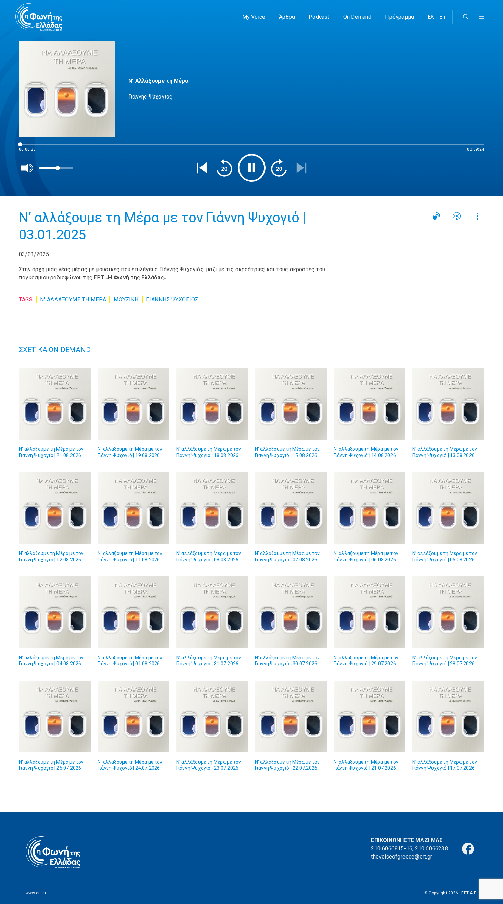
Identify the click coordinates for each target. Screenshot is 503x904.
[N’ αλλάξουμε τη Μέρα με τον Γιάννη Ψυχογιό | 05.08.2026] (448, 508)
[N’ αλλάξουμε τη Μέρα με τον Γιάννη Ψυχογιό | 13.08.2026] (448, 404)
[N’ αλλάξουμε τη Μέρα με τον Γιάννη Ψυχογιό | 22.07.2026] (291, 716)
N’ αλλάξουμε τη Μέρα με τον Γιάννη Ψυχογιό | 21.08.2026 (51, 452)
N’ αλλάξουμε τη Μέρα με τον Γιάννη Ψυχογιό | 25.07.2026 (51, 765)
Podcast (319, 17)
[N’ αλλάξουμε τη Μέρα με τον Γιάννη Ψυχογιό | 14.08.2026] (369, 404)
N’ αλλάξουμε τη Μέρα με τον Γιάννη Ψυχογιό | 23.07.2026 (208, 765)
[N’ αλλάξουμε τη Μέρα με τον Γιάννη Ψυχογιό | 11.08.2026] (133, 508)
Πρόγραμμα (399, 17)
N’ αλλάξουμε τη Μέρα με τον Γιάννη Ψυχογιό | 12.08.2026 (51, 556)
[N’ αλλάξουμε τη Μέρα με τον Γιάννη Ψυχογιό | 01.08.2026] (133, 612)
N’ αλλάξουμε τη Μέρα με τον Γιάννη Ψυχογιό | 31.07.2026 (208, 661)
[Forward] (278, 168)
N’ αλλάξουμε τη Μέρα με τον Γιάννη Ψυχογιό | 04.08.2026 (51, 661)
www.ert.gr (36, 893)
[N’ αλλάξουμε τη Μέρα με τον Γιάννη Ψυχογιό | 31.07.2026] (212, 612)
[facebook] (468, 848)
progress (30, 147)
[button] (481, 17)
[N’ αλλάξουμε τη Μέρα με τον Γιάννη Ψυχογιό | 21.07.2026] (369, 716)
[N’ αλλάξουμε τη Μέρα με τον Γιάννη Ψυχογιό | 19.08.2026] (133, 404)
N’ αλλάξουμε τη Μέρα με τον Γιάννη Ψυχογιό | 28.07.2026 (444, 661)
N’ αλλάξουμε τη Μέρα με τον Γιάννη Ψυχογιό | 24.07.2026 (130, 765)
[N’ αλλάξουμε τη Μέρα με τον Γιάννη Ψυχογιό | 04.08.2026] (55, 612)
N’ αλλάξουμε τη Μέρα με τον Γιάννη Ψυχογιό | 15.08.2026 (287, 452)
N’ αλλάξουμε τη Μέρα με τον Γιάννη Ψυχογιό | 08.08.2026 (208, 556)
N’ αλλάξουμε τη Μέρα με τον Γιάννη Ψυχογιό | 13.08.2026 (444, 452)
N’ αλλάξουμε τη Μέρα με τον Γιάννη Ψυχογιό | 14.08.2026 (366, 452)
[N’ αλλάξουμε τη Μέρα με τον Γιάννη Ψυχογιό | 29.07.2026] (369, 612)
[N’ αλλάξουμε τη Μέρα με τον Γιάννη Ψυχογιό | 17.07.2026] (448, 716)
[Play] (251, 168)
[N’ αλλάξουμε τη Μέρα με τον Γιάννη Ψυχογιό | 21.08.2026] (55, 404)
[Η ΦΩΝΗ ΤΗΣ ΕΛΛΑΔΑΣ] (38, 17)
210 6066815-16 (391, 848)
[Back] (201, 168)
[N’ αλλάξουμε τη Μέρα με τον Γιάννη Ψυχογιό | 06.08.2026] (369, 508)
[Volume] (27, 168)
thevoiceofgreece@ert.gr (401, 856)
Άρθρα (287, 17)
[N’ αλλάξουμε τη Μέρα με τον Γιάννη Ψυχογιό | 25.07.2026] (55, 716)
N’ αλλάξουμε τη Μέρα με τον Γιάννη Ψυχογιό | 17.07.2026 (444, 765)
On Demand (357, 17)
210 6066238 (431, 848)
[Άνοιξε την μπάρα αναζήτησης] (466, 17)
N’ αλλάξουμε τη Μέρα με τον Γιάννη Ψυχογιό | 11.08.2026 (130, 556)
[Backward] (224, 168)
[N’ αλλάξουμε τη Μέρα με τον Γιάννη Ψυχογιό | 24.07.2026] (133, 716)
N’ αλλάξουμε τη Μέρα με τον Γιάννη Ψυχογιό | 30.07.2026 (287, 661)
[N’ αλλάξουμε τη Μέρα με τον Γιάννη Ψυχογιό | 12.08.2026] (55, 508)
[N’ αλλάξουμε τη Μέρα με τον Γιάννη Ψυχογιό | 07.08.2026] (291, 508)
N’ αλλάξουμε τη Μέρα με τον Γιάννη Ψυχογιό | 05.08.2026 (444, 556)
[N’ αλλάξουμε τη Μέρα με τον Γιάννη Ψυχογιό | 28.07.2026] (448, 612)
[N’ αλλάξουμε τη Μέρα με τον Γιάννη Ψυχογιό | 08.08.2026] (212, 508)
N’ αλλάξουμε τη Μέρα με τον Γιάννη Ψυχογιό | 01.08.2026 (130, 661)
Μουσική (126, 299)
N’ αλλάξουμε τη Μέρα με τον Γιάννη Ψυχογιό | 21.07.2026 (366, 765)
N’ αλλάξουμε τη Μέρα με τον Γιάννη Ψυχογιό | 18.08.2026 (208, 452)
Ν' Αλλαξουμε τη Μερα (73, 299)
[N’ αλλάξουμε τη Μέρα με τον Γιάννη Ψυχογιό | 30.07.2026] (291, 612)
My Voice (254, 17)
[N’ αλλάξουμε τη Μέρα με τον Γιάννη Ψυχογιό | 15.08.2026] (291, 404)
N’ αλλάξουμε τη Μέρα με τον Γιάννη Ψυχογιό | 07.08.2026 (287, 556)
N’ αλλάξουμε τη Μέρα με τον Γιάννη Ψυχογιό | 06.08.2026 (366, 556)
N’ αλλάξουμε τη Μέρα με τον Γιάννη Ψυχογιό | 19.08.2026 (130, 452)
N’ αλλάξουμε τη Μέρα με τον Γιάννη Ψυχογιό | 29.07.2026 (366, 661)
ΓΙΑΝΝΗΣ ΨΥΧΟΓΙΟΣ (172, 299)
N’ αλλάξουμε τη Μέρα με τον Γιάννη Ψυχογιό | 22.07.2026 (287, 765)
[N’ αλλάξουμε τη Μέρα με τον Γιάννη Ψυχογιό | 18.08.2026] (212, 404)
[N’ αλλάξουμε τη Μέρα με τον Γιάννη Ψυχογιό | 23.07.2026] (212, 716)
